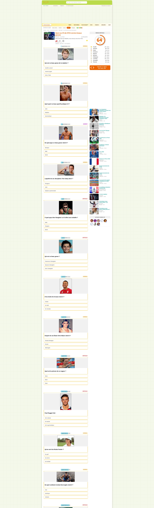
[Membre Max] (96, 221)
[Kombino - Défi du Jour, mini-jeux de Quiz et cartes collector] (79, 28)
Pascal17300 (101, 125)
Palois (94, 50)
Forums (97, 24)
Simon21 (100, 182)
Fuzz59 (94, 46)
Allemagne (47, 347)
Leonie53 (95, 58)
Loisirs (64, 27)
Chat (109, 24)
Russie (46, 344)
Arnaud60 (95, 60)
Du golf (46, 454)
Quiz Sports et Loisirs (53, 30)
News (70, 24)
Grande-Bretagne (49, 340)
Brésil (46, 155)
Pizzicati (95, 62)
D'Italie (46, 301)
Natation (47, 112)
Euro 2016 (101, 151)
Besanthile (85, 36)
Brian (46, 379)
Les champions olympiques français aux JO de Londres (105, 110)
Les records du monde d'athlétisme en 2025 (104, 181)
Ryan (46, 383)
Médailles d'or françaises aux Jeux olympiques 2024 (104, 117)
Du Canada (48, 308)
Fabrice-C (101, 112)
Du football (47, 461)
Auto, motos (54, 27)
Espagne (47, 226)
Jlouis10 (95, 48)
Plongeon (47, 183)
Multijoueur (84, 24)
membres (62, 5)
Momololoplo (101, 160)
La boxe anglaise (103, 194)
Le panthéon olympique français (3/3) (104, 188)
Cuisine (60, 27)
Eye (100, 147)
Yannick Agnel (48, 71)
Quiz (48, 30)
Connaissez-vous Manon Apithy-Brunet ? (104, 209)
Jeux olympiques (67, 43)
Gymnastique (48, 116)
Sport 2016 (62, 43)
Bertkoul (95, 55)
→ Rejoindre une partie (105, 5)
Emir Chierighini (49, 268)
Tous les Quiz (46, 24)
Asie (46, 489)
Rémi (46, 376)
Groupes (103, 24)
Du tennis (47, 458)
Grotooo (100, 119)
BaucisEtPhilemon (102, 189)
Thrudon (100, 153)
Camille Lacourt (49, 68)
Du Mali (47, 305)
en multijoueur (69, 5)
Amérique (47, 493)
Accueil (44, 30)
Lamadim (101, 168)
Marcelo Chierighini (49, 265)
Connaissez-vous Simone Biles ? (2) (103, 202)
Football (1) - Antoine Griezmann (104, 145)
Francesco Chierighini (50, 261)
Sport (69, 27)
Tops (91, 24)
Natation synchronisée (50, 190)
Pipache (95, 53)
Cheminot (95, 51)
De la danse (48, 418)
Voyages (73, 27)
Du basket (47, 421)
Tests (77, 24)
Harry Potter (48, 75)
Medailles (57, 43)
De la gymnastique (49, 425)
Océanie (47, 497)
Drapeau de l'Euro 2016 (104, 158)
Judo (46, 108)
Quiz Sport (60, 30)
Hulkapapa (95, 56)
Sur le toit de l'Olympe (104, 130)
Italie (46, 151)
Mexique (47, 147)
